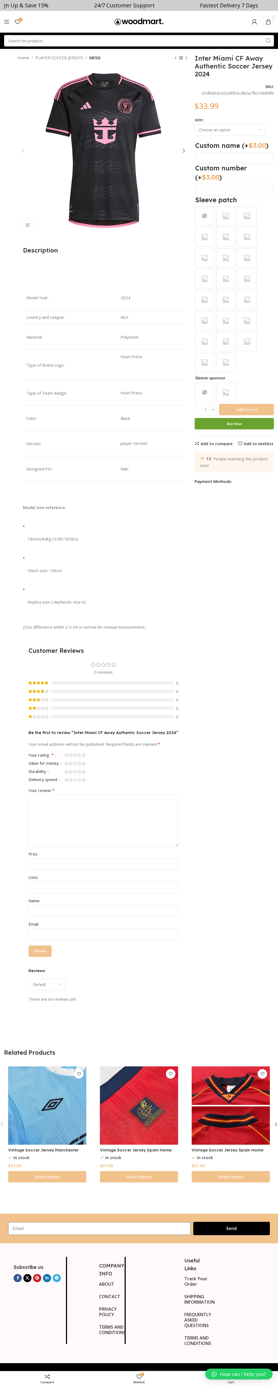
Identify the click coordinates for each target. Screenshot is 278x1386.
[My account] (254, 21)
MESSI (94, 57)
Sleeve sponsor (210, 377)
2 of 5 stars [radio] (70, 755)
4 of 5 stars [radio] (79, 755)
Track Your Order (195, 1281)
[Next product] (186, 58)
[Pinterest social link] (37, 1278)
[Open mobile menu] (6, 21)
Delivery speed (43, 780)
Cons (33, 877)
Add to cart (246, 409)
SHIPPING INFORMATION (197, 1299)
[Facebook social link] (18, 1278)
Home (23, 57)
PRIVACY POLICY (108, 1312)
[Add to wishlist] (79, 1074)
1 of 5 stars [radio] (66, 755)
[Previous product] (175, 58)
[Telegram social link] (57, 1278)
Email (33, 924)
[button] (239, 1374)
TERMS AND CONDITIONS (112, 1329)
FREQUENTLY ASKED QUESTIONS (197, 1320)
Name (34, 900)
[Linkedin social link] (47, 1278)
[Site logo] (139, 21)
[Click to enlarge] (28, 225)
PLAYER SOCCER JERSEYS (59, 57)
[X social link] (27, 1278)
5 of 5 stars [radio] (83, 755)
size (199, 119)
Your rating (41, 755)
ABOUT (106, 1284)
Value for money (44, 763)
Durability (38, 771)
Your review (42, 790)
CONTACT (109, 1297)
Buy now (234, 423)
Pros (33, 854)
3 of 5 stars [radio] (75, 755)
